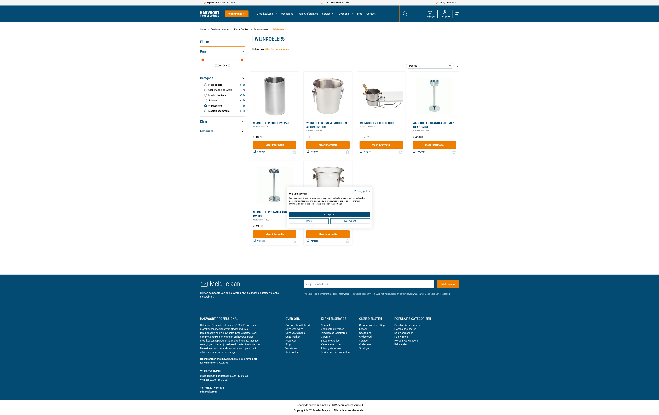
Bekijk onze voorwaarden (335, 352)
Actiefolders (292, 352)
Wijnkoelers (278, 29)
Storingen (364, 348)
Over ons (344, 13)
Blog (359, 13)
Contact (370, 13)
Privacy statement (331, 348)
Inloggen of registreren (334, 332)
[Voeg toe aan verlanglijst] (294, 152)
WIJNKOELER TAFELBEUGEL (377, 123)
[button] (222, 51)
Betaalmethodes (330, 340)
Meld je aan (448, 284)
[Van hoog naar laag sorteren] (457, 66)
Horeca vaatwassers (406, 340)
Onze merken (292, 336)
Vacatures (291, 348)
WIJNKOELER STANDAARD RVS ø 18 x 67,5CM (433, 125)
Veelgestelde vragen (332, 329)
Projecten (290, 340)
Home (203, 29)
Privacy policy (362, 191)
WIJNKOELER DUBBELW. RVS (271, 123)
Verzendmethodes (331, 344)
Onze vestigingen (295, 332)
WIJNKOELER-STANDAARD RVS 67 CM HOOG (274, 214)
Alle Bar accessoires (277, 49)
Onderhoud (365, 336)
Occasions (287, 13)
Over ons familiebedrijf (298, 325)
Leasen (363, 329)
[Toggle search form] (405, 13)
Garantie (326, 336)
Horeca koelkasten (405, 329)
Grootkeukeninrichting (372, 325)
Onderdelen (365, 344)
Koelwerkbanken (403, 332)
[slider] (202, 60)
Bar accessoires (261, 29)
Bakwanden (400, 344)
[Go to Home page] (209, 13)
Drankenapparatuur (220, 29)
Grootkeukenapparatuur (407, 325)
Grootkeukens (265, 13)
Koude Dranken (241, 29)
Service (326, 13)
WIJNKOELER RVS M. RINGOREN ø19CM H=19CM (326, 125)
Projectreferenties (307, 13)
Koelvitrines (401, 336)
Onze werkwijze (294, 329)
